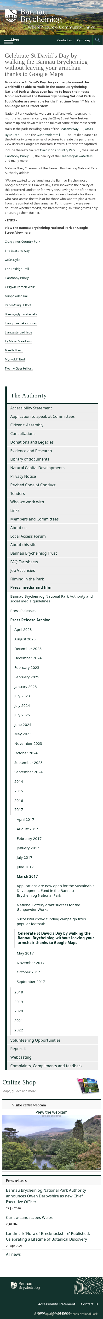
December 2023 (28, 648)
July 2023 (22, 695)
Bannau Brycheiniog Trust (33, 553)
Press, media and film (31, 587)
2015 (18, 790)
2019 (18, 1001)
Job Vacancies (22, 570)
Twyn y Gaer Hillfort (19, 368)
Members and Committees (34, 519)
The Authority (28, 395)
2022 (18, 1030)
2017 (18, 809)
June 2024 (22, 724)
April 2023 (23, 629)
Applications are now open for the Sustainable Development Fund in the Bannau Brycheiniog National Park (56, 890)
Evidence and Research (31, 450)
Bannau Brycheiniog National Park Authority (51, 21)
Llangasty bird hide (18, 332)
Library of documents (29, 459)
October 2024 (26, 753)
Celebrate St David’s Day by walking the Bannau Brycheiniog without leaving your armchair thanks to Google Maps (56, 938)
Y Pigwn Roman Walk (20, 287)
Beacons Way (69, 129)
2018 (18, 992)
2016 (18, 800)
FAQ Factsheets (24, 561)
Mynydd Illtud (15, 359)
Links (15, 510)
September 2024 (28, 771)
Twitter (20, 1304)
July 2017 (24, 857)
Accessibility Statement (31, 408)
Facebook (30, 1304)
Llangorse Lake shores (21, 323)
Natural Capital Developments (37, 467)
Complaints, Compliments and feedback (46, 1065)
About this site (23, 544)
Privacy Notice (23, 476)
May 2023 (22, 733)
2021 (18, 1020)
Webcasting (21, 1057)
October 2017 (28, 972)
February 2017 (29, 838)
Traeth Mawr (14, 350)
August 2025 (25, 639)
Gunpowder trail (48, 135)
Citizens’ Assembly (26, 425)
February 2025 (26, 677)
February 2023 (26, 667)
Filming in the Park (27, 579)
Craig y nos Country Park (57, 150)
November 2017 (31, 962)
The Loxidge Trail (17, 269)
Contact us (65, 40)
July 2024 (22, 705)
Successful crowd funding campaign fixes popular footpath (51, 921)
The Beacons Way (17, 250)
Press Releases (22, 610)
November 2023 (28, 743)
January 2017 (28, 847)
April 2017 (25, 819)
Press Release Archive (30, 619)
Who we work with (27, 501)
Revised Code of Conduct (33, 485)
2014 (18, 781)
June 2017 (25, 866)
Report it (18, 1048)
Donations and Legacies (32, 442)
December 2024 (28, 657)
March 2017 (27, 876)
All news (13, 1254)
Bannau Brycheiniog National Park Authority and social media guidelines (51, 598)
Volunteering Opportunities (35, 1040)
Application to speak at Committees (42, 416)
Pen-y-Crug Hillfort (18, 305)
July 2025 (22, 715)
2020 (18, 1010)
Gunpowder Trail (16, 296)
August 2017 (27, 828)
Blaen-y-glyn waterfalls (76, 156)
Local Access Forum (28, 536)
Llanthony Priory (17, 156)
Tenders (17, 493)
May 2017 (25, 953)
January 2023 (25, 686)
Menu (15, 40)
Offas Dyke (12, 259)
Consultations (22, 433)
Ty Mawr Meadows (18, 341)
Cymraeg (83, 40)
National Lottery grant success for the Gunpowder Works (48, 907)
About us (18, 527)
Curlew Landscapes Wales (29, 1217)
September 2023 (28, 762)
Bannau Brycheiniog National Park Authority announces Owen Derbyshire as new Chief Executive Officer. (46, 1196)
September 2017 (31, 981)
